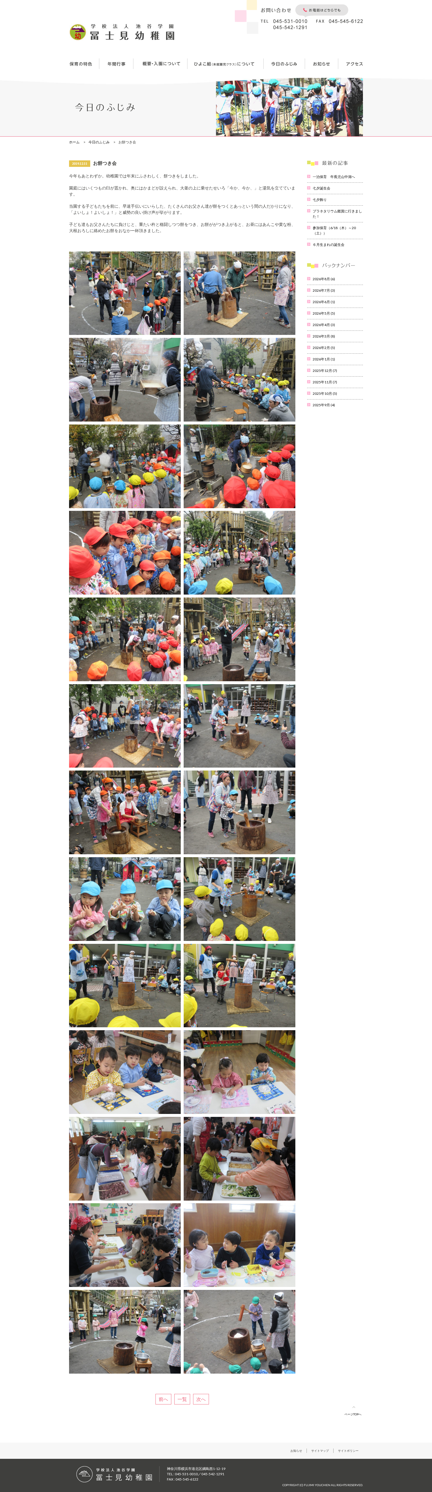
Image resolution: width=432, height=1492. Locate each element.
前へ (163, 1399)
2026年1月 (324, 359)
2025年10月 (325, 393)
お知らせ (296, 1450)
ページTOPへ (352, 1414)
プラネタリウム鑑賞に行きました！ (337, 214)
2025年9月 (324, 405)
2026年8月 (324, 279)
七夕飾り (320, 199)
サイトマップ (320, 1450)
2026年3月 (324, 336)
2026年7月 (324, 290)
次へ (201, 1399)
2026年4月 (324, 325)
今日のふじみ (99, 142)
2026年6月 (324, 302)
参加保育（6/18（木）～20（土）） (334, 230)
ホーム (74, 142)
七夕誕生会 (321, 188)
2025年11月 (325, 382)
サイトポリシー (348, 1450)
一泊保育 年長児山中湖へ (334, 176)
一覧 (182, 1399)
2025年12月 (325, 370)
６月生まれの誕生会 (328, 244)
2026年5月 (324, 313)
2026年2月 (324, 347)
